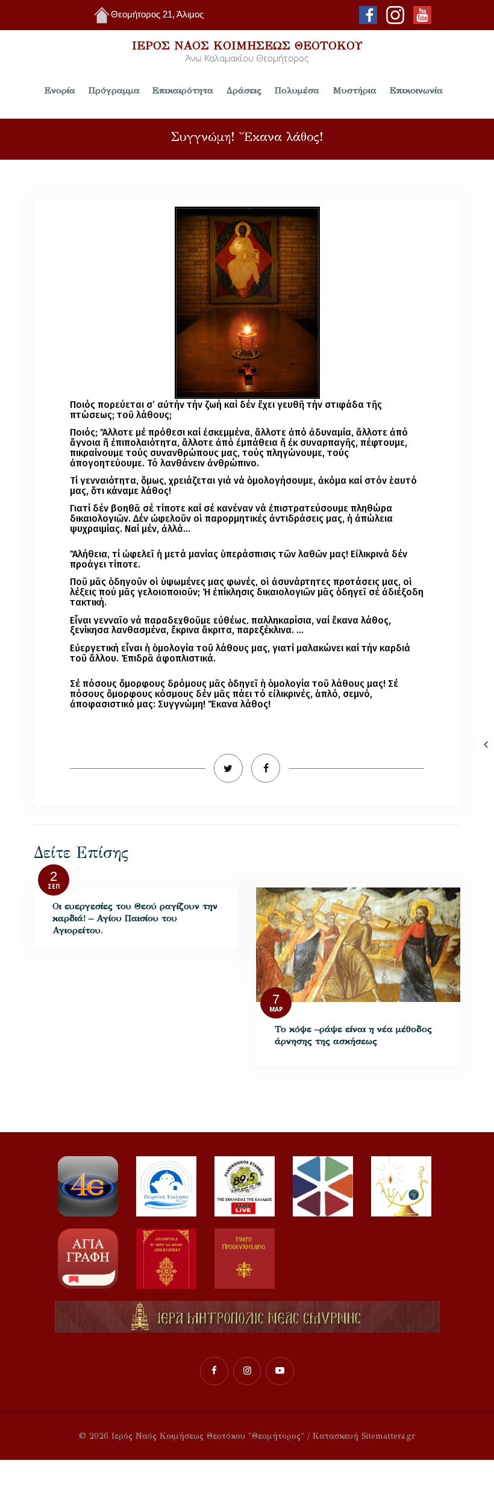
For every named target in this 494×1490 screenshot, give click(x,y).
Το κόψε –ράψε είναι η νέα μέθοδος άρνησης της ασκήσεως (353, 1035)
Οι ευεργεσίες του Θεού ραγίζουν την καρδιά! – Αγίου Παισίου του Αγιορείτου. (134, 918)
